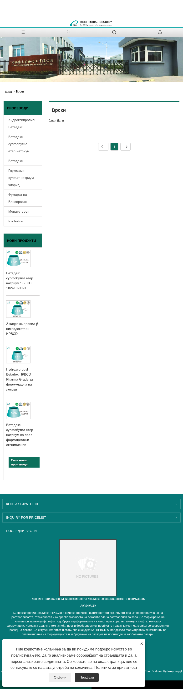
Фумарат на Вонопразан (17, 198)
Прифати (87, 677)
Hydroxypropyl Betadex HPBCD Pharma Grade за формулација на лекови (19, 379)
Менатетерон (18, 211)
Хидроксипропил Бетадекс (21, 123)
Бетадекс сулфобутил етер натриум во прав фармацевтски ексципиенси (19, 435)
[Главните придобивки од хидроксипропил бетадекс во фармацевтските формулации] (88, 567)
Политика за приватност (115, 667)
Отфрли (60, 677)
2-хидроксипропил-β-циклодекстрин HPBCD (22, 329)
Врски (20, 91)
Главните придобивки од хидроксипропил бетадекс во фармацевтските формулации (88, 599)
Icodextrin (15, 221)
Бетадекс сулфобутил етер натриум (19, 144)
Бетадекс (15, 161)
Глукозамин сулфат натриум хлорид (21, 178)
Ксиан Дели (56, 120)
